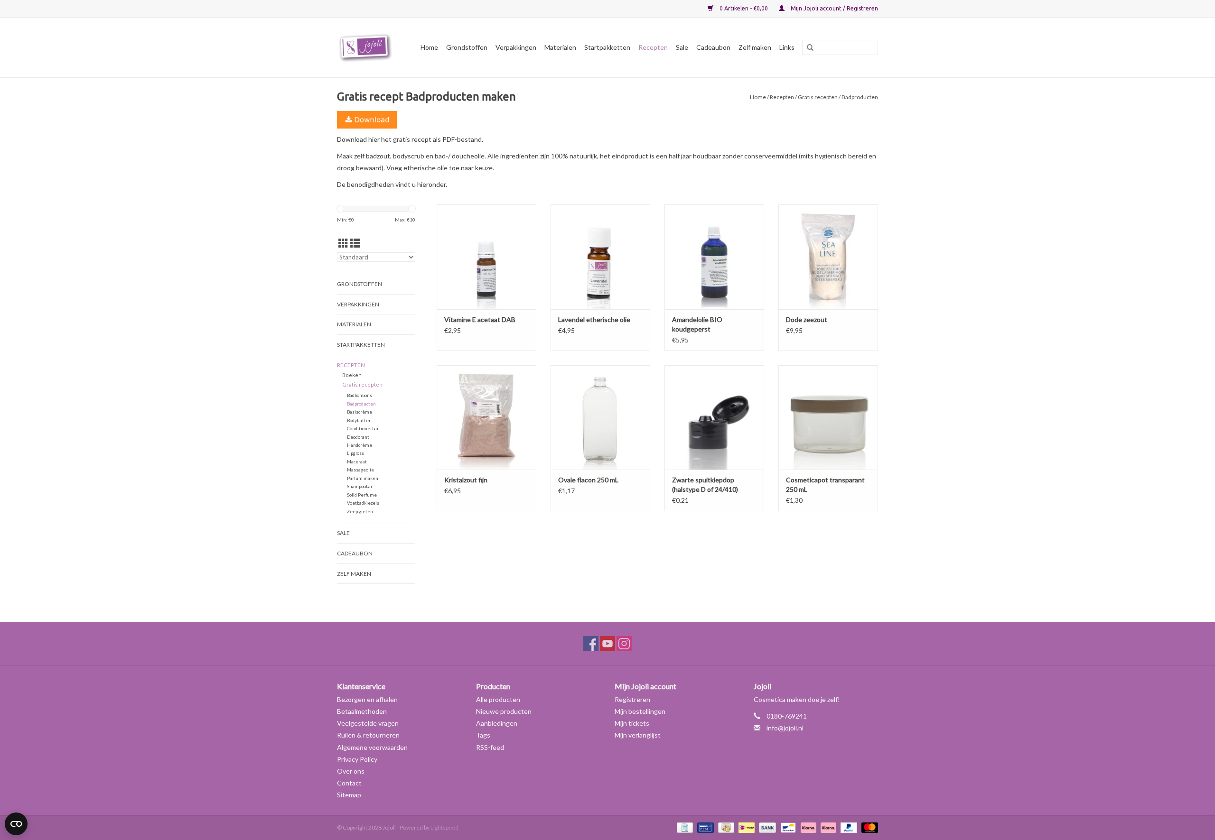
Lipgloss (355, 453)
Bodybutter (359, 420)
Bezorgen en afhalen (367, 699)
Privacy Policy (357, 759)
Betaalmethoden (362, 711)
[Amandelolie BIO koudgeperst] (714, 256)
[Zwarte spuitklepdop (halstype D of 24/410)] (714, 417)
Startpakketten (607, 47)
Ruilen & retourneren (368, 735)
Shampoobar (360, 486)
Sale (682, 47)
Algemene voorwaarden (372, 747)
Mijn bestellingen (640, 711)
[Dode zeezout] (828, 256)
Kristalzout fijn (465, 480)
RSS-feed (490, 747)
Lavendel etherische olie (594, 319)
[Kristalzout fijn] (486, 417)
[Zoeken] (807, 48)
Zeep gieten (360, 511)
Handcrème (359, 445)
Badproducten (361, 403)
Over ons (350, 771)
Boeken (352, 375)
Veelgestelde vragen (368, 723)
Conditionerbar (363, 428)
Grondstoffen (466, 47)
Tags (483, 735)
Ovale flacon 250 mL (588, 480)
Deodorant (358, 437)
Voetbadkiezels (363, 503)
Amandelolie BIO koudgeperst (697, 324)
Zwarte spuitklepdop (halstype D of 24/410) (705, 484)
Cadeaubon (713, 47)
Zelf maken (754, 47)
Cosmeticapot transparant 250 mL (825, 484)
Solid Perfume (362, 495)
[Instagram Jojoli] (624, 643)
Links (786, 47)
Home (429, 47)
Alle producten (498, 699)
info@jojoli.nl (785, 728)
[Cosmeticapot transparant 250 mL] (828, 417)
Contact (349, 783)
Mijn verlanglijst (638, 735)
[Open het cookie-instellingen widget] (16, 820)
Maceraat (357, 461)
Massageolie (360, 469)
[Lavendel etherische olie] (600, 256)
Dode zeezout (806, 319)
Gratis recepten (818, 97)
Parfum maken (362, 478)
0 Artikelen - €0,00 (743, 8)
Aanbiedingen (496, 723)
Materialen (560, 47)
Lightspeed (444, 827)
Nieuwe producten (504, 711)
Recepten (653, 47)
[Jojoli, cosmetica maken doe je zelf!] (367, 47)
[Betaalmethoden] (683, 827)
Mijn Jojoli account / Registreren (833, 8)
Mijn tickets (632, 723)
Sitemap (349, 795)
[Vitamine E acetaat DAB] (486, 256)
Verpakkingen (515, 47)
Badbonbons (359, 395)
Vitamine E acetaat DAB (479, 319)
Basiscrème (359, 412)
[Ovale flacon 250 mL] (600, 417)
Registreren (632, 699)
